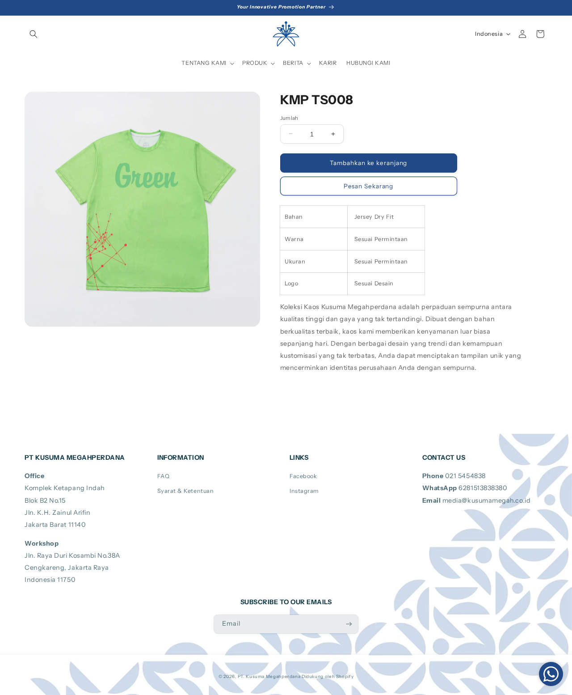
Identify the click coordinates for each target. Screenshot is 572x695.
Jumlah (289, 117)
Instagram (304, 490)
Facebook (303, 476)
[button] (33, 34)
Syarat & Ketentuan (185, 490)
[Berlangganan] (349, 624)
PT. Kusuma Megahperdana (269, 676)
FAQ (163, 476)
